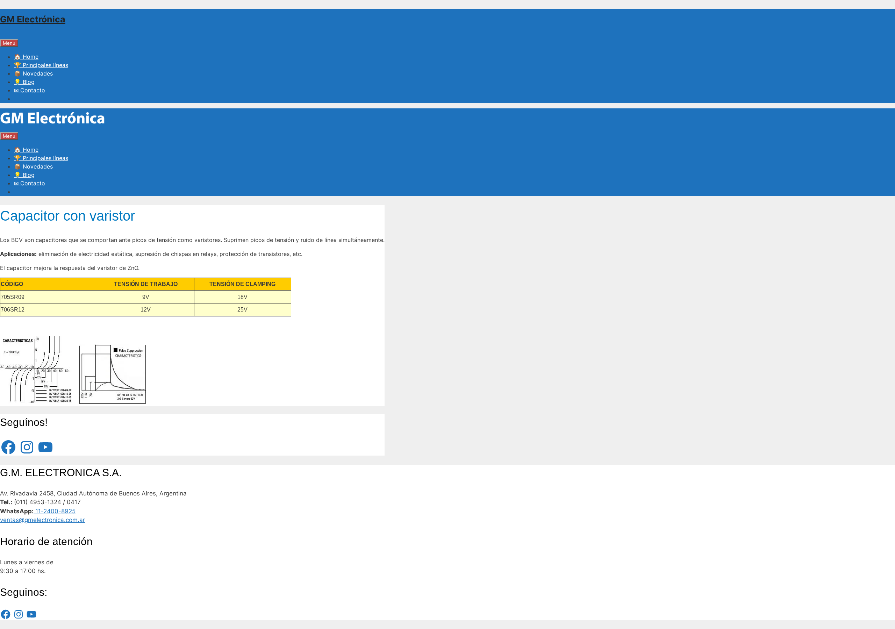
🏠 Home (26, 56)
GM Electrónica (32, 19)
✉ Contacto (29, 90)
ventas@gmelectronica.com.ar (42, 519)
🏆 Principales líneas (41, 65)
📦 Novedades (33, 73)
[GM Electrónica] (52, 127)
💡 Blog (24, 81)
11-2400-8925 (55, 511)
